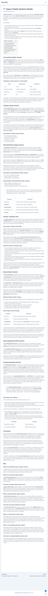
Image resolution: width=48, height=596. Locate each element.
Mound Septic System (9, 48)
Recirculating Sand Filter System (10, 49)
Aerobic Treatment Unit (9, 46)
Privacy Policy (30, 592)
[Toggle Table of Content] (15, 41)
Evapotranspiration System (9, 50)
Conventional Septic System (10, 42)
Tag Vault (4, 2)
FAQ (5, 53)
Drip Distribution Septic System (10, 45)
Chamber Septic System (9, 44)
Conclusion (7, 51)
